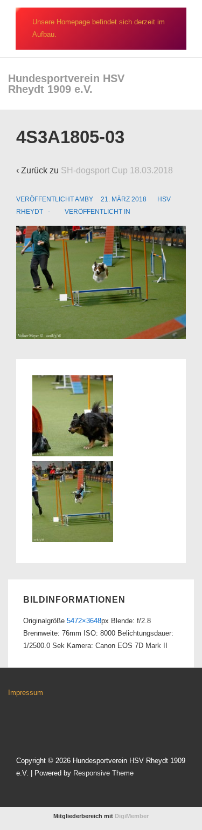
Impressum (25, 693)
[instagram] (38, 724)
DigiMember (132, 816)
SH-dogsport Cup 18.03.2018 (117, 170)
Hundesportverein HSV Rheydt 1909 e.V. (66, 83)
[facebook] (16, 724)
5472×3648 (84, 621)
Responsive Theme (103, 773)
